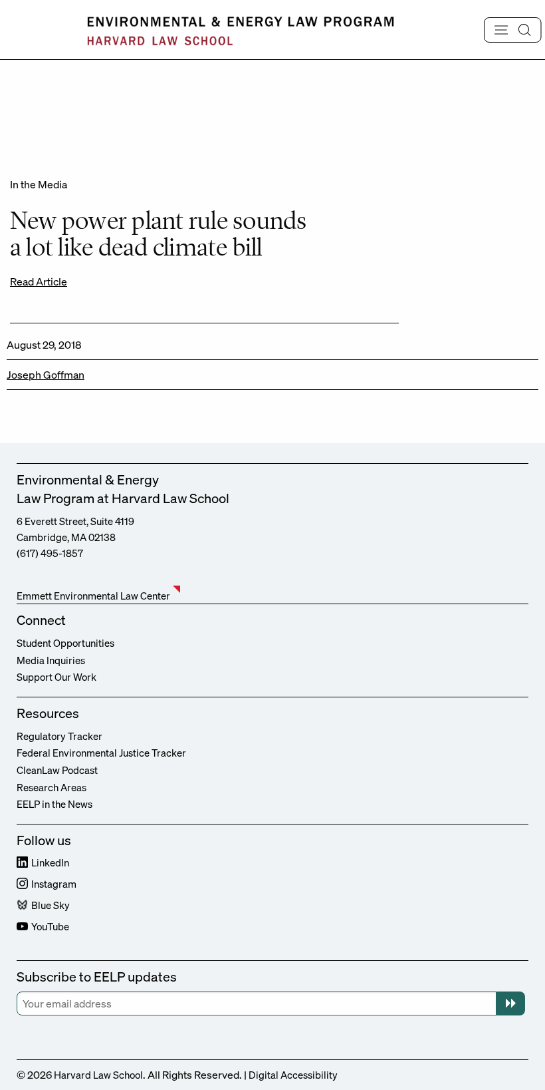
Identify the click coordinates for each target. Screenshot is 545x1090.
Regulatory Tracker (59, 736)
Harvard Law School (98, 1074)
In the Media (38, 184)
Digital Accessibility (293, 1074)
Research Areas (51, 787)
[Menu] (513, 30)
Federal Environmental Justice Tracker (101, 752)
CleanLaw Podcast (57, 770)
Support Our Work (56, 676)
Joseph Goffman (45, 374)
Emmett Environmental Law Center (93, 595)
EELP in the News (54, 804)
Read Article (38, 281)
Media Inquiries (51, 660)
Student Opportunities (65, 642)
